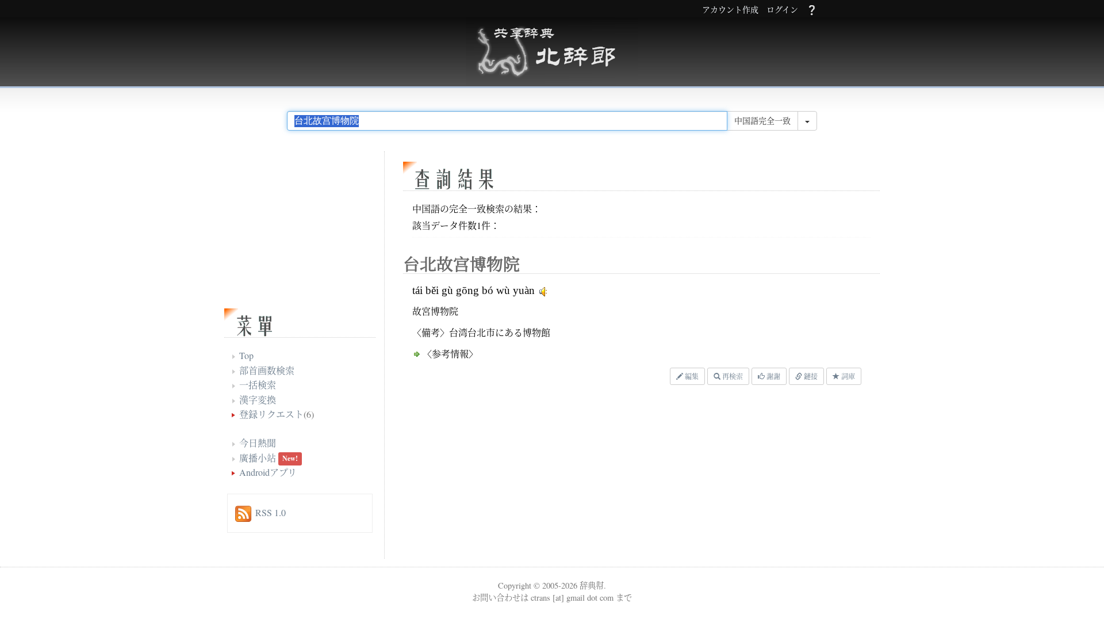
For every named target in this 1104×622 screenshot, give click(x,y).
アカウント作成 (730, 10)
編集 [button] (691, 376)
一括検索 (257, 385)
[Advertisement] (543, 474)
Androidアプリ (268, 472)
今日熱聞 (257, 443)
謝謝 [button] (772, 376)
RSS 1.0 (270, 512)
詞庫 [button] (847, 376)
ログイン (782, 10)
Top (246, 355)
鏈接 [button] (810, 376)
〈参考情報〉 (450, 354)
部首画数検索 (266, 370)
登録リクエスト (271, 414)
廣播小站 (257, 458)
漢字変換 (257, 400)
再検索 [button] (731, 376)
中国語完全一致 (762, 120)
